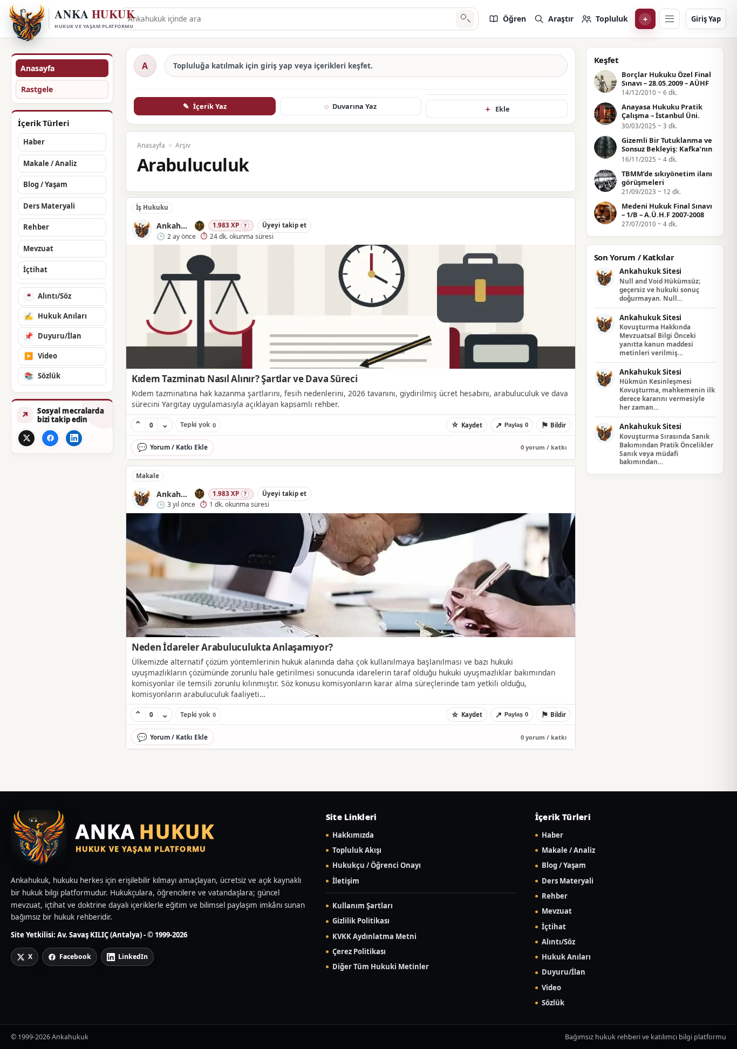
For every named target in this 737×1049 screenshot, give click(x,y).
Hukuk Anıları (566, 957)
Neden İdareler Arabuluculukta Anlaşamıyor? (232, 647)
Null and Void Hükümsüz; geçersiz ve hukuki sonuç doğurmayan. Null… (659, 289)
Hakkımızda (353, 835)
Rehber (555, 896)
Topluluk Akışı (356, 850)
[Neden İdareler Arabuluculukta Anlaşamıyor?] (350, 575)
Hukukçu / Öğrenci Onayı (376, 865)
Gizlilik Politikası (361, 921)
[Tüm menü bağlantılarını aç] (669, 19)
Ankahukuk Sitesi (650, 271)
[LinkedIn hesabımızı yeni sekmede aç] (74, 438)
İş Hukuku (152, 207)
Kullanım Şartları (362, 905)
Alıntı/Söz (558, 942)
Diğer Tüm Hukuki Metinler (380, 966)
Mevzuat (557, 911)
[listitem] (507, 18)
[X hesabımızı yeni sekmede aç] (26, 438)
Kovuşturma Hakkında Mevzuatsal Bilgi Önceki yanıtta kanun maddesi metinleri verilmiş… (657, 340)
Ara (464, 19)
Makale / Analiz (568, 850)
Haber (552, 835)
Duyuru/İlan (563, 972)
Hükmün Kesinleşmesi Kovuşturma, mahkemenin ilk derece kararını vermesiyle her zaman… (667, 394)
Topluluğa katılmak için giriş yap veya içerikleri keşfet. (273, 66)
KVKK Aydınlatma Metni (374, 936)
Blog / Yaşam (564, 865)
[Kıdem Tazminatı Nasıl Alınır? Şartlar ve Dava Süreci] (350, 307)
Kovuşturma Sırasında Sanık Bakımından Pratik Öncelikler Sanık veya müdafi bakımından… (666, 449)
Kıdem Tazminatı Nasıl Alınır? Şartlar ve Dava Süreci (245, 378)
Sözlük (553, 1002)
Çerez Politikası (359, 951)
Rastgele (37, 89)
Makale (147, 476)
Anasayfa (37, 68)
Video (551, 987)
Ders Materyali (567, 881)
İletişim (345, 881)
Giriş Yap (706, 19)
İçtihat (554, 926)
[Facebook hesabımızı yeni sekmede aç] (50, 438)
